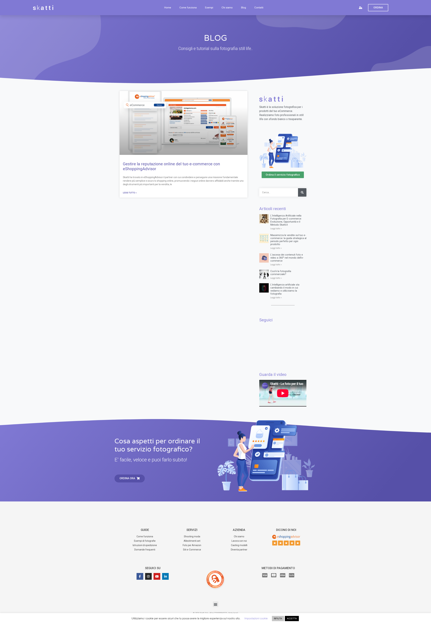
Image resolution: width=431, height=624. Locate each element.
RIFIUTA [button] (278, 618)
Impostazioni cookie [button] (256, 618)
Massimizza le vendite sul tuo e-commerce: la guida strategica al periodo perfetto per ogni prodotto (288, 240)
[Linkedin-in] (165, 576)
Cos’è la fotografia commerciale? (280, 273)
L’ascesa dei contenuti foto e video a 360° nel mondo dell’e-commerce (287, 257)
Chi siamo (227, 7)
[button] (215, 604)
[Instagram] (148, 576)
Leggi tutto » (130, 193)
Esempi (209, 7)
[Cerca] (302, 192)
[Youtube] (157, 576)
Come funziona (188, 7)
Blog (243, 7)
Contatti (258, 7)
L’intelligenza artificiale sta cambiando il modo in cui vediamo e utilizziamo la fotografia (284, 289)
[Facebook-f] (140, 576)
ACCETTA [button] (292, 618)
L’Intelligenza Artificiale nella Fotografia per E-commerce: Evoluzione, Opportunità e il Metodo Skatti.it (286, 220)
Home (167, 7)
